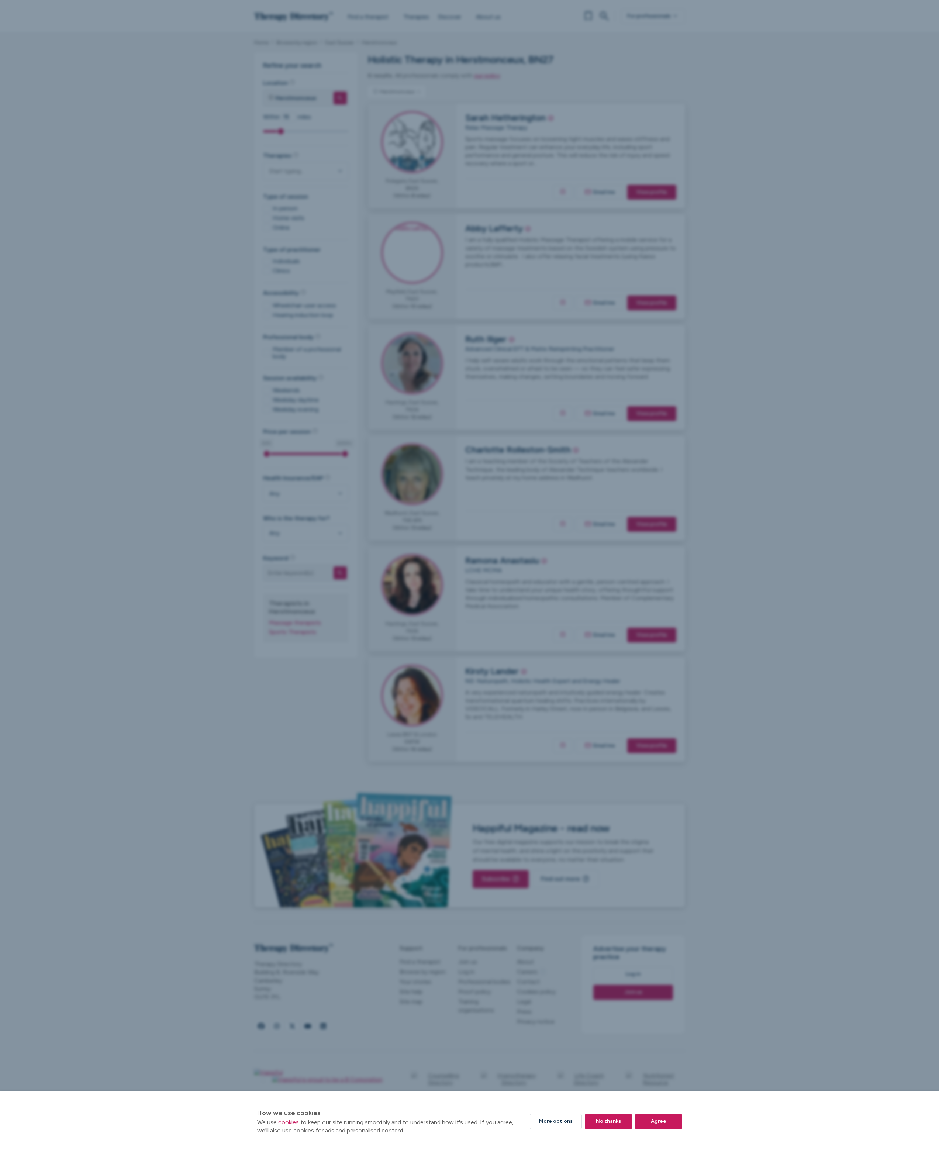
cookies (288, 1122)
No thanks (608, 1121)
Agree (658, 1121)
